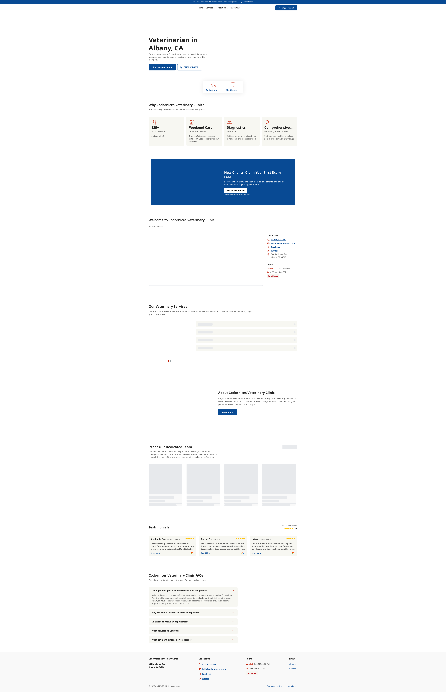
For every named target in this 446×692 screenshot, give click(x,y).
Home (200, 7)
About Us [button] (222, 7)
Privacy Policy (291, 686)
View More (227, 412)
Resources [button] (235, 7)
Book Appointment (286, 8)
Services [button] (209, 7)
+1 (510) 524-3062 (209, 664)
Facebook (206, 674)
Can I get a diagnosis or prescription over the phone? (179, 590)
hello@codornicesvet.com (214, 669)
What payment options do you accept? (172, 639)
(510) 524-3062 (191, 67)
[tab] (168, 361)
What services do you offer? (166, 630)
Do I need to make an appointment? (170, 621)
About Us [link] (293, 664)
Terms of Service (274, 686)
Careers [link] (292, 668)
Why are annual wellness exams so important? (176, 612)
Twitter (205, 678)
